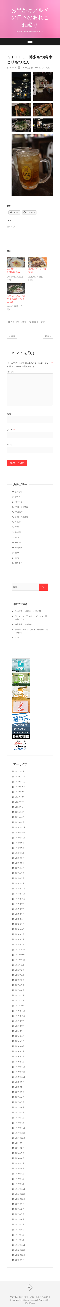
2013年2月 (19, 1234)
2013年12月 (20, 1189)
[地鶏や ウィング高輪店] (37, 262)
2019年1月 (19, 883)
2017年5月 (19, 985)
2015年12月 (20, 1066)
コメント (11, 371)
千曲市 (18, 522)
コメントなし (44, 67)
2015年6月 (19, 1097)
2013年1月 (19, 1240)
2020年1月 (19, 822)
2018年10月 (20, 898)
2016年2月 (19, 1056)
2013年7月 (19, 1214)
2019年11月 (20, 832)
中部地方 (18, 512)
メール (11, 430)
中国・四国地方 (21, 507)
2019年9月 (19, 842)
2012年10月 (20, 1255)
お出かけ (18, 491)
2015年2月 (19, 1117)
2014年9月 (19, 1143)
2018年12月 (20, 888)
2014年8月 (19, 1148)
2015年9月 (19, 1082)
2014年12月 (20, 1128)
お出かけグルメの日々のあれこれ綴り (30, 17)
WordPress (30, 1303)
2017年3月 (19, 995)
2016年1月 (19, 1061)
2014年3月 (19, 1173)
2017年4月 (19, 990)
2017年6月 (19, 980)
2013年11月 (20, 1194)
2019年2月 (19, 878)
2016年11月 (20, 1010)
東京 (43, 322)
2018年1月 (19, 944)
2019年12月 (20, 827)
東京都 (18, 542)
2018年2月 (19, 939)
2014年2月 (19, 1178)
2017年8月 (19, 970)
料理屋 (35, 322)
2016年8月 (19, 1026)
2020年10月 (20, 786)
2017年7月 (19, 975)
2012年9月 (19, 1260)
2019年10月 (20, 837)
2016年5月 (19, 1041)
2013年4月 (19, 1229)
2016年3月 (19, 1051)
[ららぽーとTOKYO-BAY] (16, 262)
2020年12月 (20, 776)
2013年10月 (20, 1199)
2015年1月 (19, 1122)
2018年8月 (19, 909)
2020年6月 (20, 807)
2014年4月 (19, 1168)
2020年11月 (20, 781)
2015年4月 (19, 1107)
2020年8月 (20, 797)
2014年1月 (19, 1184)
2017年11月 (20, 954)
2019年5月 (19, 863)
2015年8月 (19, 1087)
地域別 (18, 532)
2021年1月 (19, 771)
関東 (24, 322)
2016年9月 (19, 1021)
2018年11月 (20, 893)
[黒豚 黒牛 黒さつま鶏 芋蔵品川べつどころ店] (16, 288)
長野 (17, 552)
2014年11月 (20, 1133)
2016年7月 (19, 1031)
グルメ (18, 496)
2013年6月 (19, 1219)
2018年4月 (19, 929)
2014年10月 (20, 1138)
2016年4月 (19, 1046)
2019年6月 (19, 858)
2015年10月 (20, 1077)
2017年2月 (19, 1000)
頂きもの (18, 563)
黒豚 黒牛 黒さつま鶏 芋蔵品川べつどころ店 (16, 298)
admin (12, 67)
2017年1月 (19, 1005)
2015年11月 (20, 1072)
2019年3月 (19, 873)
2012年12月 (20, 1245)
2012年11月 (20, 1250)
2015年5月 (19, 1102)
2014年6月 (19, 1158)
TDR (17, 637)
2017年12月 (20, 949)
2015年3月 (19, 1112)
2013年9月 (19, 1204)
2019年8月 (19, 848)
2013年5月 (19, 1224)
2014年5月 (19, 1163)
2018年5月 (19, 924)
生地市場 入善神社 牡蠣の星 (28, 611)
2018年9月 (19, 904)
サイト (10, 445)
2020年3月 (19, 812)
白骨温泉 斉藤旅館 (23, 624)
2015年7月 (19, 1092)
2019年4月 (19, 868)
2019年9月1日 (26, 67)
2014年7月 (19, 1153)
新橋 (48, 336)
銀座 (12, 336)
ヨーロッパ (19, 502)
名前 (10, 414)
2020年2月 (19, 817)
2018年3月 (19, 934)
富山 (17, 537)
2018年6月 (19, 919)
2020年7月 (19, 802)
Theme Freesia (30, 1300)
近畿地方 (18, 547)
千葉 (17, 527)
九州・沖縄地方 (21, 517)
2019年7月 (19, 853)
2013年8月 (19, 1209)
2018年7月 (19, 914)
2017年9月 (19, 965)
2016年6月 (19, 1036)
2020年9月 (20, 792)
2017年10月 (20, 960)
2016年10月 (20, 1016)
